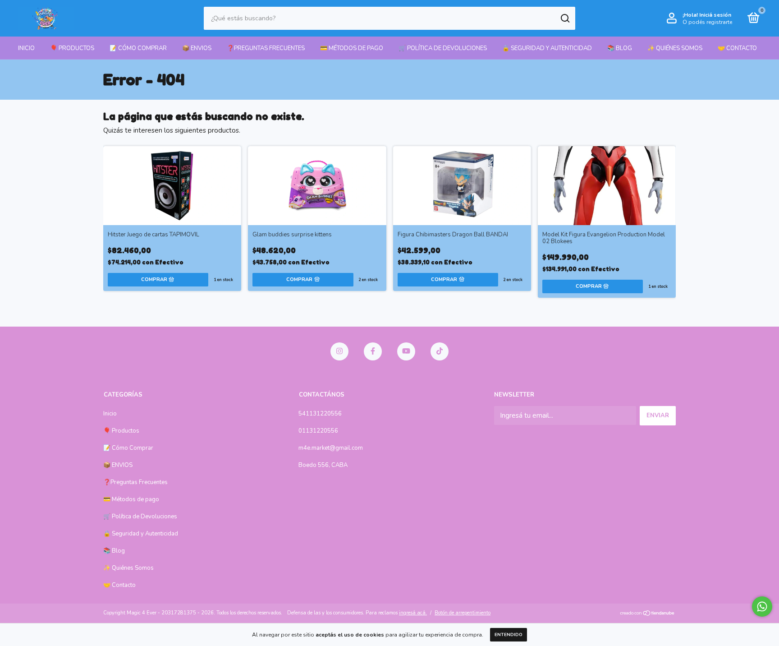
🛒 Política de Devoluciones (443, 48)
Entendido (508, 635)
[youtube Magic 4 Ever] (406, 351)
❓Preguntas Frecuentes (266, 48)
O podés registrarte (707, 22)
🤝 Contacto (737, 48)
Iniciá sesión (715, 14)
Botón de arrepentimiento (462, 612)
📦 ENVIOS (196, 48)
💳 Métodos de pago (351, 48)
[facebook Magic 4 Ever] (373, 351)
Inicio (26, 48)
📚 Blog (619, 48)
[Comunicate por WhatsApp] (762, 606)
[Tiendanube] (647, 613)
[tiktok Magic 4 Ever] (440, 351)
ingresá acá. (413, 612)
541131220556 (320, 414)
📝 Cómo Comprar (138, 48)
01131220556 (318, 431)
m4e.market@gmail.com (330, 448)
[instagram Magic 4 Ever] (339, 351)
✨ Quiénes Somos (674, 48)
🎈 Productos (72, 48)
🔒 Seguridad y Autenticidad (547, 48)
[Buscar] (564, 18)
